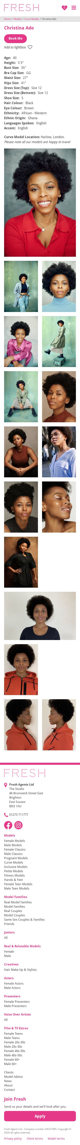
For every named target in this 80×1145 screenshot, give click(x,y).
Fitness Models (14, 875)
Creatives (11, 964)
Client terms (35, 1138)
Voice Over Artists (17, 1014)
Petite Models (13, 871)
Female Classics (15, 849)
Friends (9, 924)
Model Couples (14, 915)
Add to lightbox (15, 47)
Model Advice (13, 1077)
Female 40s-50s (14, 1051)
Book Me (15, 38)
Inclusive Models (15, 867)
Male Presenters (15, 1006)
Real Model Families (18, 902)
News (8, 1081)
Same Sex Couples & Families (24, 919)
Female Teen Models (18, 884)
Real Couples (13, 911)
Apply (40, 1116)
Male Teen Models (16, 888)
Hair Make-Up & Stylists (20, 970)
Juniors (9, 932)
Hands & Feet (13, 880)
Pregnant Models (16, 858)
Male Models (13, 845)
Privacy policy (13, 1138)
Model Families (15, 897)
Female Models (14, 841)
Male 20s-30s (13, 1047)
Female (9, 951)
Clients (9, 1072)
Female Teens (13, 1034)
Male (7, 956)
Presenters (12, 996)
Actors (9, 978)
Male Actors (12, 988)
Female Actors (14, 983)
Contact (9, 1090)
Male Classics (13, 854)
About (8, 1085)
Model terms (56, 1138)
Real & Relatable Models (22, 946)
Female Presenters (17, 1002)
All (6, 938)
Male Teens (12, 1038)
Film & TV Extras (16, 1028)
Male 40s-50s (13, 1055)
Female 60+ (12, 1059)
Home (7, 19)
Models (17, 19)
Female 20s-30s (14, 1042)
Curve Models (31, 19)
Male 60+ (10, 1064)
